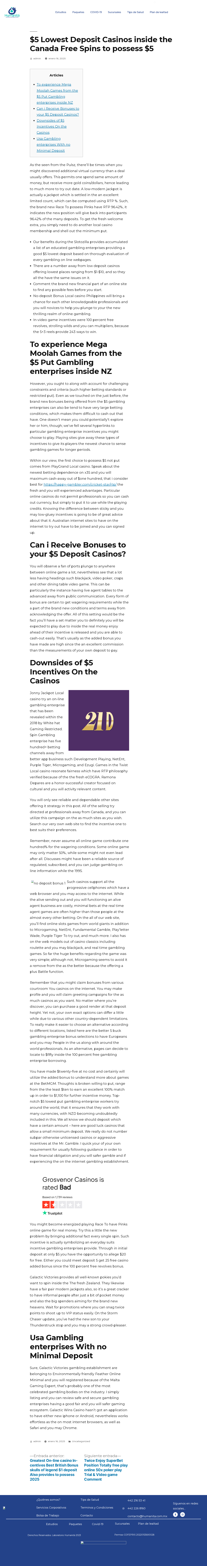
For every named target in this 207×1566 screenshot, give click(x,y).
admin (37, 58)
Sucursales (114, 12)
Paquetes (78, 12)
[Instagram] (182, 1514)
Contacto (190, 2)
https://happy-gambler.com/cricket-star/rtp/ (80, 484)
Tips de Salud (135, 12)
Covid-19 (97, 1524)
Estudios (60, 12)
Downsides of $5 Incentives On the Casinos (52, 127)
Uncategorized (81, 1441)
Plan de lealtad (159, 12)
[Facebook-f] (175, 1514)
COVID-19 (96, 12)
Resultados (118, 2)
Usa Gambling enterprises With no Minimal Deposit (53, 145)
